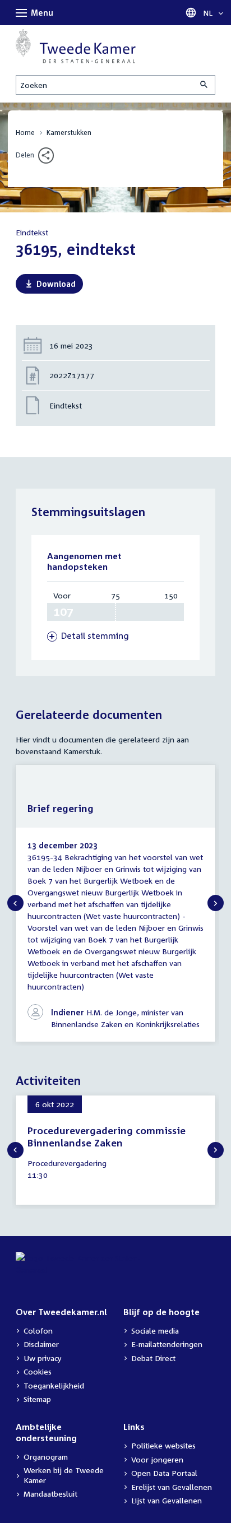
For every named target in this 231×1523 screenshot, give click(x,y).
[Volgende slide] (215, 903)
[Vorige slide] (15, 903)
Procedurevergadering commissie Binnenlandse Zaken (106, 1137)
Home (25, 132)
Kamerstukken (69, 132)
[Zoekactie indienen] (204, 85)
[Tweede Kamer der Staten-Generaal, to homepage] (76, 46)
